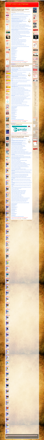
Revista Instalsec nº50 (13, 59)
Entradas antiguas (29, 220)
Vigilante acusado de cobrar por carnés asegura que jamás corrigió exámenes (18, 190)
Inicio (22, 220)
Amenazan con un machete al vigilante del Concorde (16, 188)
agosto (35, 89)
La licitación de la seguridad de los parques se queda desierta (17, 147)
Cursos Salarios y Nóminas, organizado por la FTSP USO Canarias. (17, 13)
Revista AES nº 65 (13, 115)
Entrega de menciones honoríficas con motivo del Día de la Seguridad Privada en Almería (19, 174)
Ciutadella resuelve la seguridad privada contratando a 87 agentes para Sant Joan (19, 176)
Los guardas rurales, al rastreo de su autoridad (15, 34)
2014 (34, 113)
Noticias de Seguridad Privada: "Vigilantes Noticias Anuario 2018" (17, 60)
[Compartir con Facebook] (25, 62)
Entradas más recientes (14, 220)
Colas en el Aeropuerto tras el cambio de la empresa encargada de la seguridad (18, 149)
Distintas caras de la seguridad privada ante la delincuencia (16, 148)
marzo (35, 108)
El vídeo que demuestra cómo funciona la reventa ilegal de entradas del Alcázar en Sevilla (19, 175)
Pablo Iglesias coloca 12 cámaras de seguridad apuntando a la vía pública (18, 162)
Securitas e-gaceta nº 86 (13, 117)
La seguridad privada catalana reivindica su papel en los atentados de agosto (18, 77)
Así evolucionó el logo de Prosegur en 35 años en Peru (37, 132)
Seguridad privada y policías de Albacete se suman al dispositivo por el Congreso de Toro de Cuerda (20, 171)
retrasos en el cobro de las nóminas (14, 69)
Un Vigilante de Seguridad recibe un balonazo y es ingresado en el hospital (18, 191)
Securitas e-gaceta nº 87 (16, 124)
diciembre (35, 86)
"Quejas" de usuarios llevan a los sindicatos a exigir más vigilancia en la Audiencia (19, 160)
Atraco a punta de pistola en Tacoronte (15, 189)
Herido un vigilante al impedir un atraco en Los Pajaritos (16, 37)
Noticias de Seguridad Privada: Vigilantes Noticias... (35, 93)
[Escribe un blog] (24, 62)
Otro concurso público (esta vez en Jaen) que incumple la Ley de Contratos (18, 146)
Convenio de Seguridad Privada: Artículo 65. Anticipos (37, 120)
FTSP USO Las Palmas (17, 4)
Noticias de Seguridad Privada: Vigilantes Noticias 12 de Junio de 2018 (20, 137)
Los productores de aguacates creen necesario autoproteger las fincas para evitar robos (19, 28)
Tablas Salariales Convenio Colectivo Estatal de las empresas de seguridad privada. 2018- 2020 (20, 46)
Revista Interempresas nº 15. (36, 105)
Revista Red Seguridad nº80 (14, 211)
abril (34, 107)
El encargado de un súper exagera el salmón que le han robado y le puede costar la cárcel (19, 96)
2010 (34, 116)
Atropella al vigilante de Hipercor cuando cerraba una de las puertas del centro (18, 39)
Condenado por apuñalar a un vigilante (15, 38)
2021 (34, 83)
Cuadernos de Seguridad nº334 (14, 47)
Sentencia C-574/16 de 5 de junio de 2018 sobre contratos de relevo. (17, 87)
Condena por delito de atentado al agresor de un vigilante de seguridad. (18, 193)
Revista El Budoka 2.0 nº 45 (14, 116)
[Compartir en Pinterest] (25, 121)
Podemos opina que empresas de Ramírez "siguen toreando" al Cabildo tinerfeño (19, 163)
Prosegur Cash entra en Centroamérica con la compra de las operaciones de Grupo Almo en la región (20, 156)
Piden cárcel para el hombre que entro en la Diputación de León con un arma (18, 35)
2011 (34, 115)
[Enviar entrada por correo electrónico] (22, 62)
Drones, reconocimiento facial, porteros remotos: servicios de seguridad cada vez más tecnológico (20, 164)
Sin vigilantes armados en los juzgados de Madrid (16, 161)
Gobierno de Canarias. (13, 12)
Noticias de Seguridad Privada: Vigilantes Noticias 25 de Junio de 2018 (20, 10)
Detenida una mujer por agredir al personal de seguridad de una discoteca (18, 192)
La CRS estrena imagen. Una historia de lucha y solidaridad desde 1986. (18, 145)
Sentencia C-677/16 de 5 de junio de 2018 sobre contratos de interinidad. (18, 88)
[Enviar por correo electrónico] (23, 62)
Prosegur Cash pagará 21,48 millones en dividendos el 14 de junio (17, 155)
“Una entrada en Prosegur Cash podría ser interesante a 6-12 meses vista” (18, 27)
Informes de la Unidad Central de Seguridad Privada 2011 (37, 126)
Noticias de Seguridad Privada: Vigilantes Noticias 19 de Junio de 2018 (20, 66)
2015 (34, 112)
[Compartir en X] (24, 121)
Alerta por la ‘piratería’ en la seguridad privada (15, 159)
